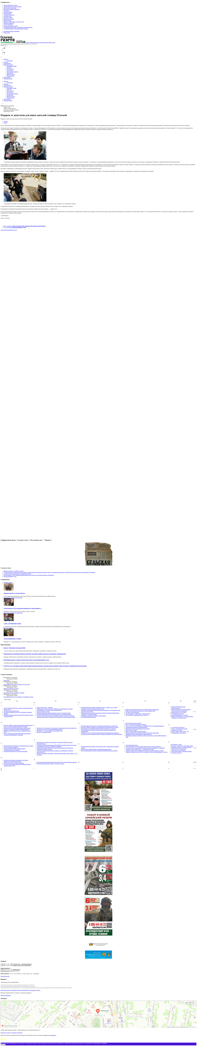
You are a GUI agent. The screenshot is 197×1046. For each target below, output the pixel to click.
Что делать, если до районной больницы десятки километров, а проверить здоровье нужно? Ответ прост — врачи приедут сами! (145, 748)
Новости (6, 59)
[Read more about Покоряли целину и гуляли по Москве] (9, 590)
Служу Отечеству (8, 24)
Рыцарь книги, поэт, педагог (178, 712)
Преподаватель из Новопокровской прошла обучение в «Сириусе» (98, 728)
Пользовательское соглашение (12, 31)
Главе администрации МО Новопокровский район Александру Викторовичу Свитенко (17, 734)
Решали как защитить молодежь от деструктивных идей (140, 711)
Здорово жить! (7, 16)
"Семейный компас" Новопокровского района (16, 28)
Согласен (3, 1044)
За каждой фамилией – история (179, 715)
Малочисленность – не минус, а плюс (13, 571)
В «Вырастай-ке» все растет (178, 733)
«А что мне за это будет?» (178, 727)
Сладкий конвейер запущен (88, 717)
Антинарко (10, 60)
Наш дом (9, 67)
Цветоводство (10, 76)
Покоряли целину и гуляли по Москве (181, 747)
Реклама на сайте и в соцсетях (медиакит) (12, 1032)
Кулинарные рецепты (12, 71)
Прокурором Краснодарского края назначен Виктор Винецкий (142, 709)
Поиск (2, 45)
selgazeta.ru (53, 1035)
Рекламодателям (8, 78)
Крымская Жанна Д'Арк (10, 576)
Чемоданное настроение (10, 8)
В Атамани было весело (177, 713)
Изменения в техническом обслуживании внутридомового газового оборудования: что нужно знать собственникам (55, 709)
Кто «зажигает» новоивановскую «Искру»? (137, 715)
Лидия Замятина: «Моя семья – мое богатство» (138, 713)
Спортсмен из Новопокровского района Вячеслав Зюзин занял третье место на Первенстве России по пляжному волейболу (57, 745)
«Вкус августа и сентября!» (178, 750)
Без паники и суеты (176, 744)
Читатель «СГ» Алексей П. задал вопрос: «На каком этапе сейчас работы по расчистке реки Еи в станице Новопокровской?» (57, 728)
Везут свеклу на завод (131, 730)
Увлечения (6, 10)
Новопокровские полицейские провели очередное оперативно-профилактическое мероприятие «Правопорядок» (142, 733)
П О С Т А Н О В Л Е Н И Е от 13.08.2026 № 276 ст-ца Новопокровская (145, 726)
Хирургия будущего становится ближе (181, 751)
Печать (6, 121)
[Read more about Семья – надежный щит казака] (9, 620)
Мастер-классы (11, 74)
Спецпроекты (7, 63)
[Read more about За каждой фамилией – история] (9, 635)
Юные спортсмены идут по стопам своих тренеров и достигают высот (182, 717)
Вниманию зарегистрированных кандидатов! (138, 728)
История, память (8, 17)
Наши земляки (7, 20)
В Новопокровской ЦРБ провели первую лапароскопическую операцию (14, 749)
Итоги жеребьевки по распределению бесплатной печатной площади (99, 750)
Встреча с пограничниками (44, 732)
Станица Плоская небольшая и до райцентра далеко (17, 573)
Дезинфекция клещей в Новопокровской (136, 727)
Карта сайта (7, 32)
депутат (15, 230)
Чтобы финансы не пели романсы (12, 6)
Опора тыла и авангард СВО (178, 748)
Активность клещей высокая (11, 711)
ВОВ (11, 230)
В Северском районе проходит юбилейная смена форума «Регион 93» (99, 726)
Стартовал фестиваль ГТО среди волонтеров (15, 751)
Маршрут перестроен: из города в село (14, 21)
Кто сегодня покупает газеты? (133, 723)
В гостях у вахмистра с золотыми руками (182, 745)
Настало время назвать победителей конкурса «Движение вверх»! (54, 714)
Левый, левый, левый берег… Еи (180, 731)
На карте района (8, 12)
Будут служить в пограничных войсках (136, 724)
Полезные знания (8, 64)
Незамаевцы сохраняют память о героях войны (93, 715)
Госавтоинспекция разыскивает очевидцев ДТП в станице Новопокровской (57, 762)
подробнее (104, 1043)
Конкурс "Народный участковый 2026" (136, 731)
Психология (10, 73)
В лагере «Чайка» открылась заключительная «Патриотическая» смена (99, 727)
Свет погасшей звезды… (132, 745)
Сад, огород (10, 70)
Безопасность (10, 69)
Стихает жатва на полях (43, 711)
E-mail (5, 123)
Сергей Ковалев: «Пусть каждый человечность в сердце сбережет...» (144, 746)
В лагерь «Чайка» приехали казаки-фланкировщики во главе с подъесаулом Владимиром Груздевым (18, 726)
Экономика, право (11, 66)
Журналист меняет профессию (12, 9)
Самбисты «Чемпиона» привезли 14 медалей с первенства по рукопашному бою (16, 761)
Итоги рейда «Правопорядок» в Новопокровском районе (96, 749)
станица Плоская (5, 230)
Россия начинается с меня (10, 5)
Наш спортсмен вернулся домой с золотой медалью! (50, 763)
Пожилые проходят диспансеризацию (14, 763)
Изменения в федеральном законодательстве (178, 707)
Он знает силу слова (176, 730)
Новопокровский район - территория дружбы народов (18, 27)
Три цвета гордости (176, 752)
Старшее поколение (9, 15)
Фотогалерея (7, 77)
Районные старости (9, 19)
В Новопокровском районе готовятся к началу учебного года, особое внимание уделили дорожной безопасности (99, 708)
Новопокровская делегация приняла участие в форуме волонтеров (180, 710)
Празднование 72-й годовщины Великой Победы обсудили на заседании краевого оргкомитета (29, 575)
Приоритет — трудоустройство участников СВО (49, 730)
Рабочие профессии (9, 23)
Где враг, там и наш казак (132, 712)
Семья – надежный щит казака (179, 728)
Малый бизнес (7, 13)
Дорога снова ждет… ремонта (45, 707)
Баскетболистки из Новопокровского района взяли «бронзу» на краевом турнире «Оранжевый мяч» (17, 728)
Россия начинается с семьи (11, 26)
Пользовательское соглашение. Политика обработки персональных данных (20, 990)
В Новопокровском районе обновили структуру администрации (54, 713)
